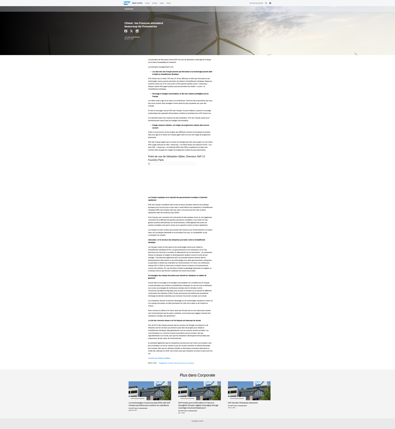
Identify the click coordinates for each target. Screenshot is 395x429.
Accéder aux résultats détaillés (159, 358)
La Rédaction (135, 37)
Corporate (128, 9)
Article (126, 37)
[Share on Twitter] (131, 31)
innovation (190, 363)
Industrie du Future (180, 363)
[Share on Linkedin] (137, 31)
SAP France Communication (139, 408)
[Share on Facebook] (125, 31)
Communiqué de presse (137, 398)
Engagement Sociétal (166, 363)
